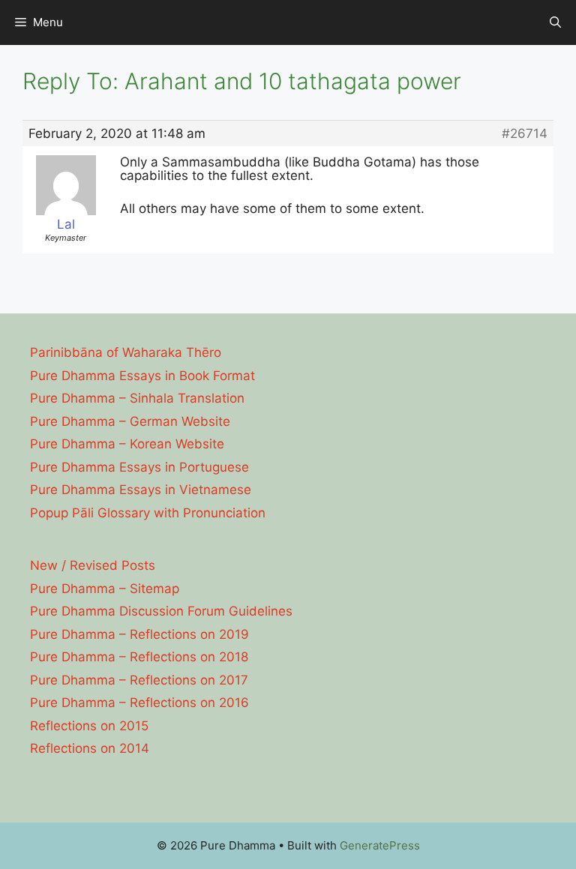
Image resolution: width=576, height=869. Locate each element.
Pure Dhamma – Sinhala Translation (137, 398)
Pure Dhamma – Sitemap (104, 588)
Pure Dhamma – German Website (130, 421)
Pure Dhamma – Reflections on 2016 (139, 702)
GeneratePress (380, 845)
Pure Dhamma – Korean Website (127, 443)
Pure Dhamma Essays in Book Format (142, 375)
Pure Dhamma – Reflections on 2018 (139, 656)
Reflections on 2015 (89, 725)
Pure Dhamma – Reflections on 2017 (139, 680)
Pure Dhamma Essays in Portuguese (139, 467)
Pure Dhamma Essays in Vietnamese (140, 489)
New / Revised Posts (92, 565)
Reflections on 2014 (89, 748)
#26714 (525, 133)
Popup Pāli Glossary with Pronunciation (148, 512)
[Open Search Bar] (555, 22)
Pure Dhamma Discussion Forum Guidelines (161, 611)
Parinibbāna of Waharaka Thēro (125, 352)
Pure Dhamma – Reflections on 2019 (139, 634)
